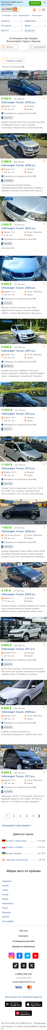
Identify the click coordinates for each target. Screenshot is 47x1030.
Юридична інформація (23, 946)
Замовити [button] (35, 3)
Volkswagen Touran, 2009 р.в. (18, 711)
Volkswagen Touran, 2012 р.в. (18, 413)
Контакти (23, 936)
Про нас (23, 930)
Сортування (39, 47)
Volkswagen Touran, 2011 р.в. (18, 649)
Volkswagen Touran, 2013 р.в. (18, 468)
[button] (44, 9)
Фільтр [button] (9, 47)
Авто (15, 15)
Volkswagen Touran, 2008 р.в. (18, 102)
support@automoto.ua (23, 981)
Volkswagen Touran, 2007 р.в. (18, 350)
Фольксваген (24, 15)
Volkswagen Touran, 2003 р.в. (18, 228)
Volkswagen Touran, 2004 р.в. (18, 594)
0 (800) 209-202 (23, 974)
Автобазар (6, 15)
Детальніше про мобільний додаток (23, 997)
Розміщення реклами (23, 941)
